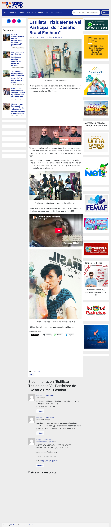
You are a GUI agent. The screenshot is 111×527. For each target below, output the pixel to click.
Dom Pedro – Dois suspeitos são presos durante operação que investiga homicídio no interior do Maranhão (17, 58)
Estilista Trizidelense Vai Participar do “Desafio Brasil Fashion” (55, 27)
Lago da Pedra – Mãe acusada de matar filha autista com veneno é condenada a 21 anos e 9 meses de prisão (17, 76)
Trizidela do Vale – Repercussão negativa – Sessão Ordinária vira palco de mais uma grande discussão (18, 108)
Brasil (46, 12)
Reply (41, 411)
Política (30, 12)
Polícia (22, 12)
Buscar (105, 12)
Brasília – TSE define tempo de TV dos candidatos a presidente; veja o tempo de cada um (18, 93)
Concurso (36, 371)
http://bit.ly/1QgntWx (49, 461)
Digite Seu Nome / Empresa (44, 442)
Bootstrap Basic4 (28, 525)
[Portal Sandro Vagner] (12, 4)
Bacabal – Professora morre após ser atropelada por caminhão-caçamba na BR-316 (17, 40)
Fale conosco (56, 12)
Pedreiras (14, 12)
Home (6, 12)
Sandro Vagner (57, 37)
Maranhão (39, 12)
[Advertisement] (55, 109)
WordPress (13, 525)
